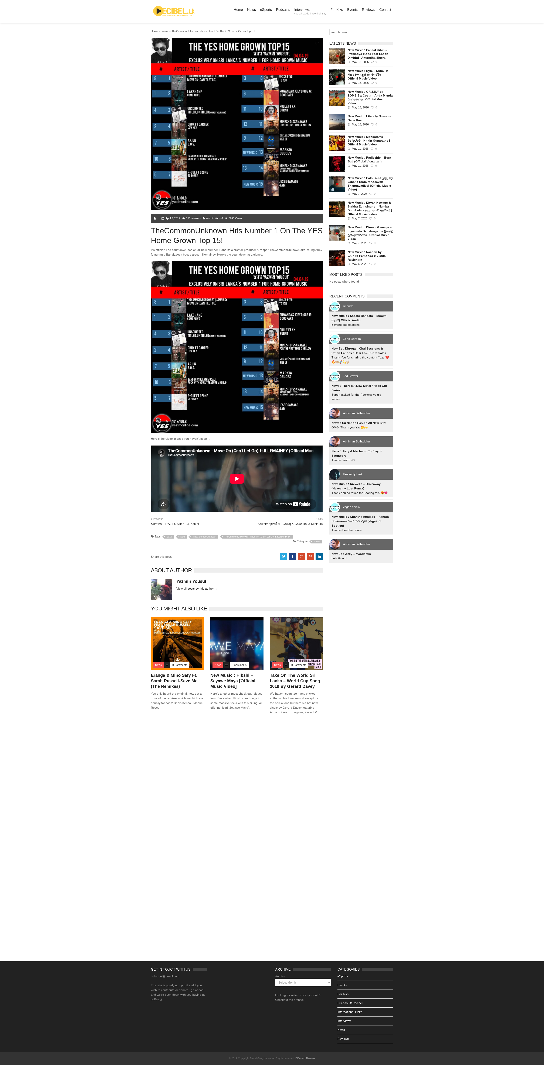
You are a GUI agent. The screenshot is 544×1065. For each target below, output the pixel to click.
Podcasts (283, 9)
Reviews (368, 9)
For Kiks (336, 9)
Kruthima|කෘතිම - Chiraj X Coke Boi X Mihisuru (290, 524)
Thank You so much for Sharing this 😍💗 (360, 493)
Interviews (310, 11)
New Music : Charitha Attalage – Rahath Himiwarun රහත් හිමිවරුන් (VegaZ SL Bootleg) (360, 521)
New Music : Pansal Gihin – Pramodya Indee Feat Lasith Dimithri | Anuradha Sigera (368, 53)
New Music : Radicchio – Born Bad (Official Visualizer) (369, 159)
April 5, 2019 (173, 218)
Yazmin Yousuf (214, 218)
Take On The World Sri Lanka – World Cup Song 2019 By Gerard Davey (295, 681)
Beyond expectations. (346, 324)
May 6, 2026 (359, 264)
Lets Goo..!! (339, 558)
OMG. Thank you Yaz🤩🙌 (350, 427)
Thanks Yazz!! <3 (343, 460)
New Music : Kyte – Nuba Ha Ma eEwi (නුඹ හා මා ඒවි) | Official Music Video (368, 74)
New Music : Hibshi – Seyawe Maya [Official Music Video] (232, 681)
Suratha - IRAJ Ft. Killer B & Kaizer (175, 524)
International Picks (349, 1012)
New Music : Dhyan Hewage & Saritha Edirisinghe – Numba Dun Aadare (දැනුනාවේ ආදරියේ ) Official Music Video (370, 208)
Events (352, 9)
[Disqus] (237, 779)
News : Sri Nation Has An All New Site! (359, 423)
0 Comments (193, 218)
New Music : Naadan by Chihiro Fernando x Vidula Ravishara (367, 255)
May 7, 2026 (359, 193)
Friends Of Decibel (350, 1003)
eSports (266, 9)
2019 (169, 536)
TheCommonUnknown (204, 536)
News (251, 9)
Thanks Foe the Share (347, 530)
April (182, 536)
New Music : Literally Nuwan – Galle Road (369, 118)
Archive (280, 976)
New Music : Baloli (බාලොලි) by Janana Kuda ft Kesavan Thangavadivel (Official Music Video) (370, 183)
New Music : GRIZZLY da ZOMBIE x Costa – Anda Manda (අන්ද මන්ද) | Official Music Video (370, 97)
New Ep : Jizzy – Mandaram (351, 554)
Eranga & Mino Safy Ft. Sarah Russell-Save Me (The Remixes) (174, 681)
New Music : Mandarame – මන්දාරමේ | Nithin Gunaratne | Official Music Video (369, 140)
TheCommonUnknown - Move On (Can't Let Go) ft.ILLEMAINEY (257, 536)
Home (238, 9)
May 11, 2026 (360, 148)
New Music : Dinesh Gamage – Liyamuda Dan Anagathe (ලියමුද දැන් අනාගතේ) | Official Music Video (370, 233)
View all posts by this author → (197, 588)
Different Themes (305, 1058)
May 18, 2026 (360, 62)
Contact (385, 9)
